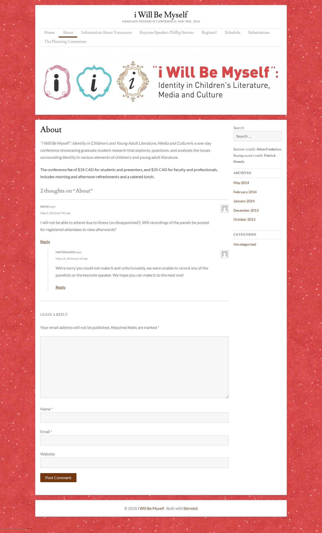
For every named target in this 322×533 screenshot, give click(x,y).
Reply (45, 241)
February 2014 (245, 192)
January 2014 (244, 201)
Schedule (232, 32)
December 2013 (246, 210)
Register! (209, 32)
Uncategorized (244, 244)
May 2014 (241, 182)
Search (238, 128)
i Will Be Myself (161, 15)
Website (47, 453)
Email (46, 431)
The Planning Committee (65, 41)
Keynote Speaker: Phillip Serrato (167, 32)
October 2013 (244, 219)
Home (49, 32)
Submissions (258, 32)
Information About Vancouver (106, 32)
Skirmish (190, 508)
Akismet (28, 528)
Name (46, 408)
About (68, 32)
